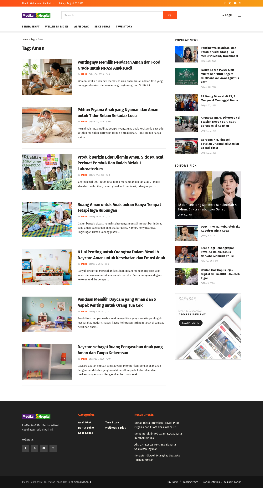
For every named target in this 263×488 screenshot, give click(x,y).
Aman (41, 39)
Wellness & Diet (56, 26)
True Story (124, 26)
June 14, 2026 (97, 175)
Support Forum (232, 482)
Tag (33, 39)
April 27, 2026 (97, 359)
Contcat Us (48, 3)
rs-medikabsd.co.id (81, 482)
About (25, 3)
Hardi (83, 74)
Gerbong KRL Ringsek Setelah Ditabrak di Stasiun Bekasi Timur (220, 144)
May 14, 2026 (97, 216)
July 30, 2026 (97, 74)
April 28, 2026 (209, 61)
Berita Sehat (30, 26)
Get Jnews (35, 3)
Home (25, 39)
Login (228, 15)
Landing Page (190, 482)
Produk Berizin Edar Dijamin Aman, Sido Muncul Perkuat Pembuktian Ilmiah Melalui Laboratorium (120, 163)
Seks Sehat (102, 26)
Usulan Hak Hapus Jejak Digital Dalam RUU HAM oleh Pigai (220, 274)
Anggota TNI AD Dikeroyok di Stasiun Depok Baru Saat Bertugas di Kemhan (220, 121)
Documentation (211, 482)
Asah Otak (81, 26)
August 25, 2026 (210, 261)
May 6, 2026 (97, 264)
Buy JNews (172, 482)
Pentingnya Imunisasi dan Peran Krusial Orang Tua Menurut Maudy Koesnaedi (219, 52)
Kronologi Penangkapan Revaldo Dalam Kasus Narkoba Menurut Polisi (218, 252)
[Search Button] (170, 15)
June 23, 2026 (97, 121)
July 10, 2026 (185, 215)
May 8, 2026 (209, 235)
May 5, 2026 (208, 283)
